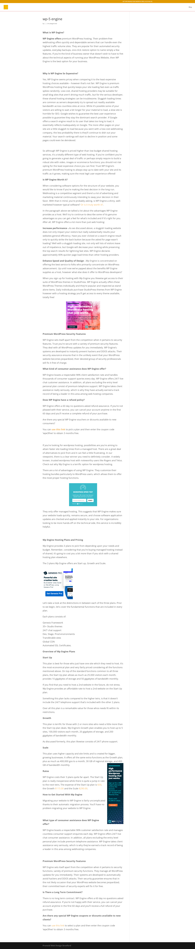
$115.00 (59, 788)
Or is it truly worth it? (92, 204)
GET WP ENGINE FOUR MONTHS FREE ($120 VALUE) (137, 1)
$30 (99, 784)
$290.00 (83, 788)
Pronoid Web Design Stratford (57, 945)
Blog (190, 7)
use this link (58, 429)
